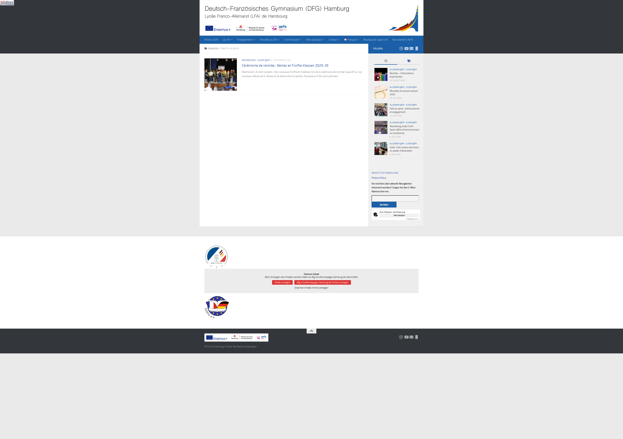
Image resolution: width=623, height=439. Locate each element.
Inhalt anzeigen (282, 282)
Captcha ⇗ (413, 219)
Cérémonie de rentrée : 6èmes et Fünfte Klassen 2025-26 (285, 65)
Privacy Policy (379, 177)
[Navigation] (7, 2)
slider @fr (263, 60)
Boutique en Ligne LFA (376, 39)
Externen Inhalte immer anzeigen (311, 287)
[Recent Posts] (385, 61)
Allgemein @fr (397, 69)
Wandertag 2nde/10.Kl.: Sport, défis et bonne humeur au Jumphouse (404, 130)
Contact (333, 39)
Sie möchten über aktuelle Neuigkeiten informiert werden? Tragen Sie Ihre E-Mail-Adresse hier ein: (394, 187)
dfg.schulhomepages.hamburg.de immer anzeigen (322, 282)
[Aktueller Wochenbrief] (411, 48)
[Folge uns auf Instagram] (401, 48)
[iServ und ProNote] (417, 48)
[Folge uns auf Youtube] (406, 48)
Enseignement (245, 39)
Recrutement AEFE (402, 39)
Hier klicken (399, 215)
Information (249, 60)
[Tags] (408, 61)
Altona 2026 (211, 39)
